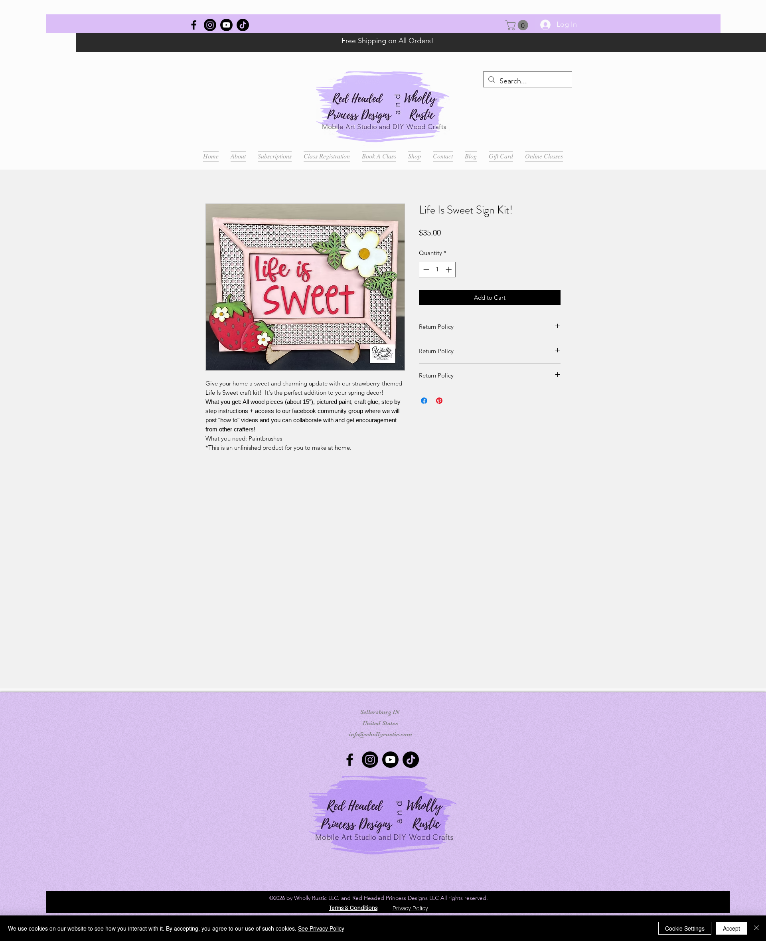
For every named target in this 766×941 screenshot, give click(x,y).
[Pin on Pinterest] (439, 400)
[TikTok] (243, 25)
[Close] (756, 928)
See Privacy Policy (321, 928)
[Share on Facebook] (424, 400)
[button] (518, 25)
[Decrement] (425, 269)
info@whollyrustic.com (380, 734)
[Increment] (449, 269)
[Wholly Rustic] (194, 25)
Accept (731, 928)
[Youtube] (226, 25)
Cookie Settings (685, 928)
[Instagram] (210, 25)
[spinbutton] (437, 269)
